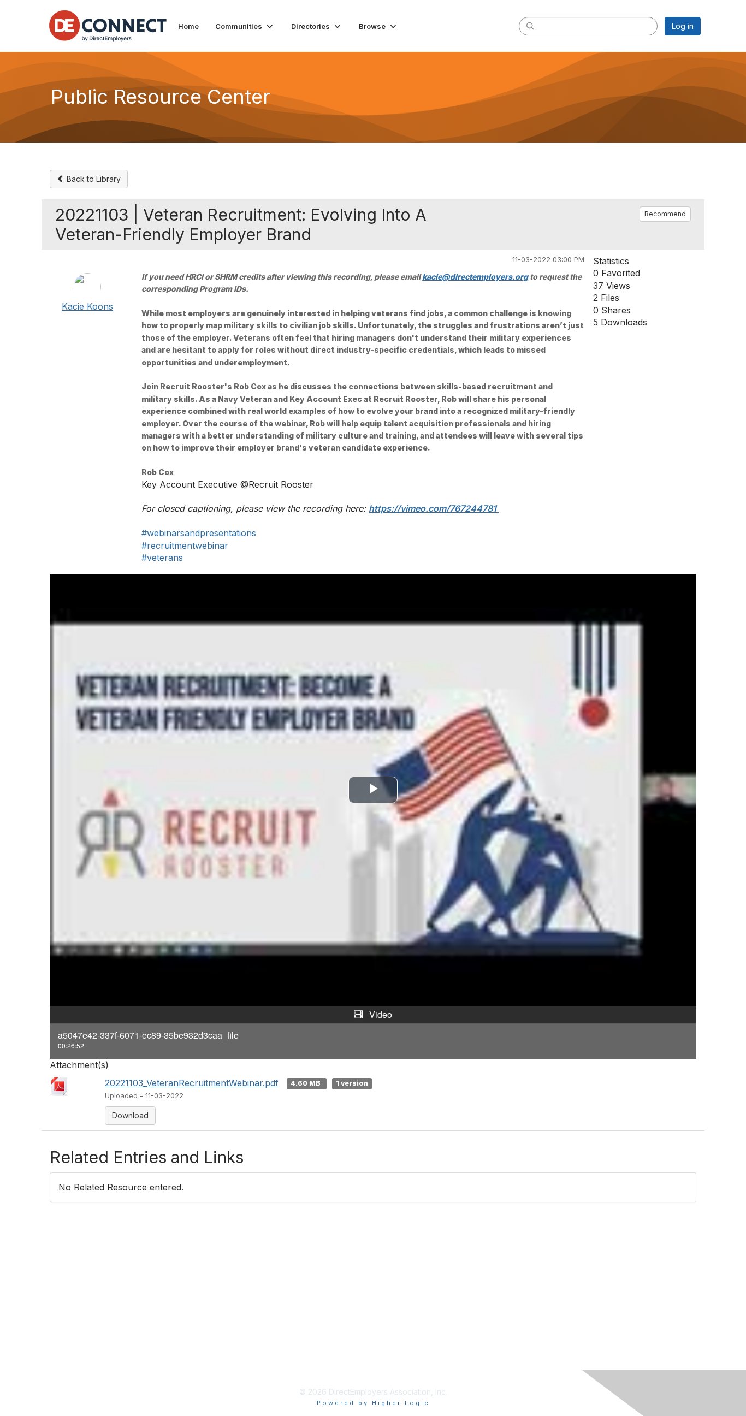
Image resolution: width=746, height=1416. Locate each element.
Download (130, 1115)
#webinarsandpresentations (198, 533)
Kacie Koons (87, 306)
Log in (683, 26)
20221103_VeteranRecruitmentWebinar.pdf (192, 1082)
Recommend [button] (665, 214)
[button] (245, 26)
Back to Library (92, 178)
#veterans (162, 557)
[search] (530, 25)
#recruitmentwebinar (184, 545)
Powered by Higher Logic (373, 1403)
